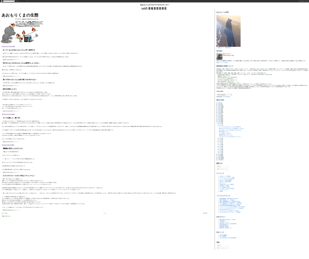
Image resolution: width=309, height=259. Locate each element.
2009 (219, 157)
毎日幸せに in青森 (224, 185)
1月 (220, 152)
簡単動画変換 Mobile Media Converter (229, 198)
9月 (220, 139)
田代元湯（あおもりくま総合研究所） (228, 223)
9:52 (14, 141)
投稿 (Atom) (7, 216)
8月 (220, 141)
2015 (219, 118)
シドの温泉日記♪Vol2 (225, 187)
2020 (219, 111)
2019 (219, 112)
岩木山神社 (222, 221)
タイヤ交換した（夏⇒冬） (12, 118)
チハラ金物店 (223, 236)
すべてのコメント (222, 169)
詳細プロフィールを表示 (222, 62)
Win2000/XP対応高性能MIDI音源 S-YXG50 (230, 205)
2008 (219, 158)
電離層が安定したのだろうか (13, 148)
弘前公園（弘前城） (224, 226)
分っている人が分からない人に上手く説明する (19, 50)
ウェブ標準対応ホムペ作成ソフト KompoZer (230, 204)
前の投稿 (205, 213)
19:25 (14, 76)
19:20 (14, 210)
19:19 (14, 111)
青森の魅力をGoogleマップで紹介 (228, 219)
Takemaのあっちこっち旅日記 (227, 184)
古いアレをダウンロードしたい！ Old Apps (230, 212)
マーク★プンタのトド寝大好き (227, 188)
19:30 (14, 59)
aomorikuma (228, 53)
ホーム (105, 213)
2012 (219, 122)
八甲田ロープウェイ (224, 222)
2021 (219, 109)
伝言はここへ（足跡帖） (225, 176)
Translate (227, 96)
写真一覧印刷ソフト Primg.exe (227, 200)
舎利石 (221, 191)
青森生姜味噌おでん (224, 225)
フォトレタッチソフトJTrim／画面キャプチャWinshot (232, 206)
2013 (219, 120)
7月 (220, 143)
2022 (219, 108)
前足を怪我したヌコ (10, 89)
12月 (220, 123)
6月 (220, 144)
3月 (220, 149)
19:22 (14, 85)
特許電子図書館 (223, 235)
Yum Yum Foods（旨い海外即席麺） (228, 237)
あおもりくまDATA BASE (226, 180)
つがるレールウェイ (224, 189)
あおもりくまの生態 (20, 15)
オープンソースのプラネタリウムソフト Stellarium (231, 208)
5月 (220, 146)
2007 (219, 159)
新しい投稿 (4, 213)
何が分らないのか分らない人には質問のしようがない (21, 63)
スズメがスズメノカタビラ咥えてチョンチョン (19, 175)
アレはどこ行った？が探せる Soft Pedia (229, 210)
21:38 (14, 172)
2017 (219, 115)
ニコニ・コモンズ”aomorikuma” (227, 179)
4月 (220, 148)
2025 (219, 104)
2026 (219, 102)
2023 (219, 107)
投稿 (219, 166)
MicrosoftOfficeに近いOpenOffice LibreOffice (230, 202)
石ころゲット (223, 183)
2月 (220, 151)
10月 (220, 138)
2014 (219, 119)
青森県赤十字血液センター (226, 227)
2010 (219, 155)
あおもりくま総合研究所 (225, 181)
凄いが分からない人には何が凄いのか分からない (19, 79)
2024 (219, 105)
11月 (220, 125)
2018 (219, 113)
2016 (219, 116)
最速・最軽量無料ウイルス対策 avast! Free (230, 201)
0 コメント (17, 59)
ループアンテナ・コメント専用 (227, 177)
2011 (219, 154)
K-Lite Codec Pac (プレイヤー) (227, 209)
